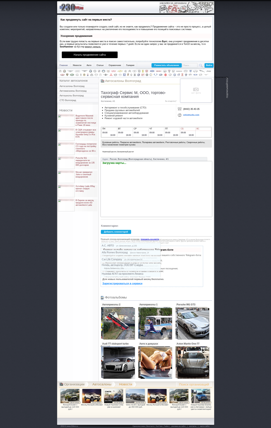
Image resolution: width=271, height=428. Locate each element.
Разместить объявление (166, 65)
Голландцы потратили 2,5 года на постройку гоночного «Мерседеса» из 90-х (77, 147)
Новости (77, 65)
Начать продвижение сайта (90, 54)
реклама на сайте (178, 426)
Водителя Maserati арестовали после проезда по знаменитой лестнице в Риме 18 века (77, 120)
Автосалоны (101, 384)
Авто (89, 65)
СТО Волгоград (68, 100)
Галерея (130, 65)
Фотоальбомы (116, 297)
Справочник (115, 65)
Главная (64, 65)
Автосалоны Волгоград (72, 86)
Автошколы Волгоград (72, 95)
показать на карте (150, 239)
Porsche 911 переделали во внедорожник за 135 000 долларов (77, 161)
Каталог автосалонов (74, 80)
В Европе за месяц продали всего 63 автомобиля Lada (76, 202)
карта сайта (204, 426)
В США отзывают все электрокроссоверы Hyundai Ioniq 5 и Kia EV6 (77, 133)
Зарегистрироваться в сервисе (122, 283)
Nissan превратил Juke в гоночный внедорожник (75, 174)
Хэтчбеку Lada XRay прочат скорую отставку (77, 188)
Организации (74, 384)
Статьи (100, 65)
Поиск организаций (194, 384)
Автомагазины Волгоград (73, 90)
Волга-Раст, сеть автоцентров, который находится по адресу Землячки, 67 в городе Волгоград (167, 239)
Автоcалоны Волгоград (123, 81)
